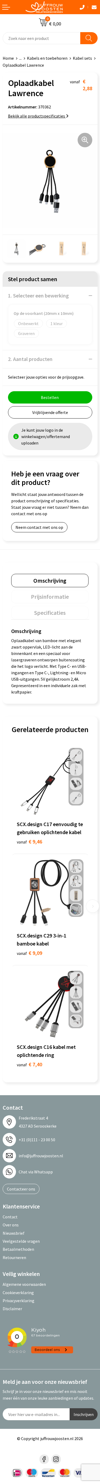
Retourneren (14, 1257)
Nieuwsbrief (14, 1233)
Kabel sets (82, 58)
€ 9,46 (29, 841)
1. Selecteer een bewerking (38, 295)
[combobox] (42, 38)
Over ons (11, 1224)
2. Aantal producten (30, 359)
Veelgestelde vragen (21, 1241)
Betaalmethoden (18, 1249)
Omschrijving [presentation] (49, 580)
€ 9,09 (29, 953)
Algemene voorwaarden (24, 1284)
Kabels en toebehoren (47, 58)
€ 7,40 (29, 1064)
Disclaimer (12, 1308)
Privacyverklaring (18, 1300)
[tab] (50, 580)
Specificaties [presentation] (50, 612)
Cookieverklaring (18, 1292)
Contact (10, 1216)
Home (8, 58)
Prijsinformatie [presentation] (50, 596)
